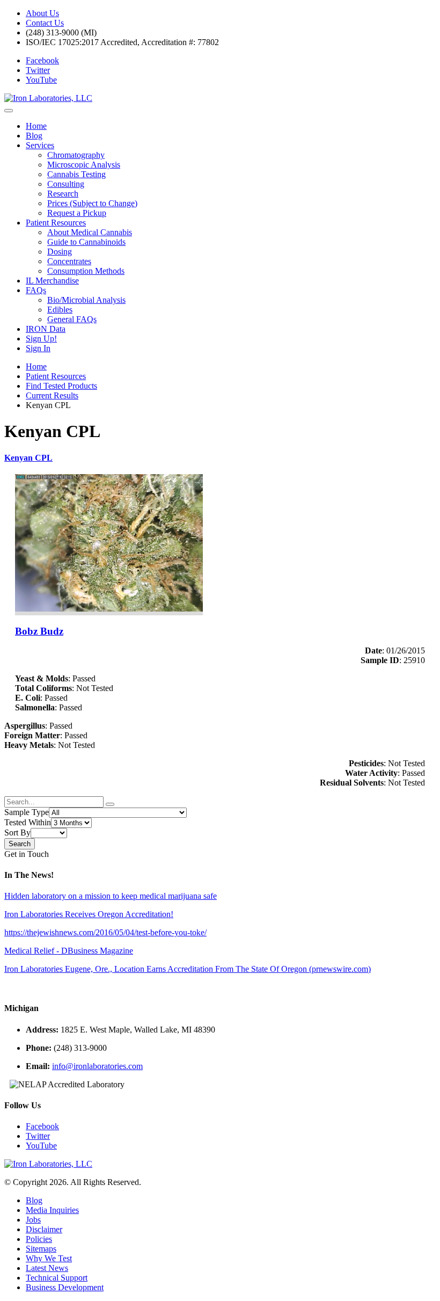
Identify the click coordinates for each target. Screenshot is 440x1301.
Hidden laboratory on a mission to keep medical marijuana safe (110, 895)
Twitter (38, 70)
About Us (42, 13)
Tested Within (27, 822)
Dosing (59, 251)
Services (40, 145)
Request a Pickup (76, 212)
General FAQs (72, 319)
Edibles (59, 309)
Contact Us (45, 22)
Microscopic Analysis (83, 164)
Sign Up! (41, 338)
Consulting (65, 183)
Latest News (47, 1268)
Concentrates (69, 261)
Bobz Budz (39, 631)
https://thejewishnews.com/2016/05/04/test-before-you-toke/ (105, 932)
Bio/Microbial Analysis (86, 299)
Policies (39, 1239)
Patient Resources (56, 222)
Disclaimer (44, 1229)
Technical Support (56, 1277)
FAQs (36, 290)
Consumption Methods (85, 270)
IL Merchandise (52, 280)
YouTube (41, 79)
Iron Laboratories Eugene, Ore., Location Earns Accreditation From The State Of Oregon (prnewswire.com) (187, 968)
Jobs (33, 1219)
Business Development (65, 1287)
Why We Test (49, 1258)
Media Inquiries (52, 1210)
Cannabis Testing (76, 174)
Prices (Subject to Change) (92, 203)
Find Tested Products (61, 385)
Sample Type (26, 812)
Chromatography (76, 154)
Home (36, 125)
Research (62, 193)
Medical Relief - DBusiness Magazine (68, 950)
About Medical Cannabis (89, 232)
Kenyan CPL (28, 457)
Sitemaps (41, 1248)
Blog (34, 135)
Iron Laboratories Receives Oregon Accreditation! (88, 914)
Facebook (42, 60)
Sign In (38, 348)
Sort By (17, 832)
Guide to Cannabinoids (86, 241)
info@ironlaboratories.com (97, 1066)
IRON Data (45, 328)
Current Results (52, 395)
